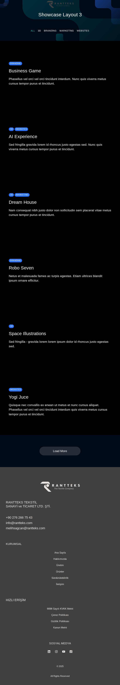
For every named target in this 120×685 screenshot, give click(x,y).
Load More (60, 451)
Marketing (67, 30)
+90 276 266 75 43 (19, 517)
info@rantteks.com (19, 523)
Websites (83, 30)
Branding (50, 30)
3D (39, 30)
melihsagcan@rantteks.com (25, 528)
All (33, 30)
